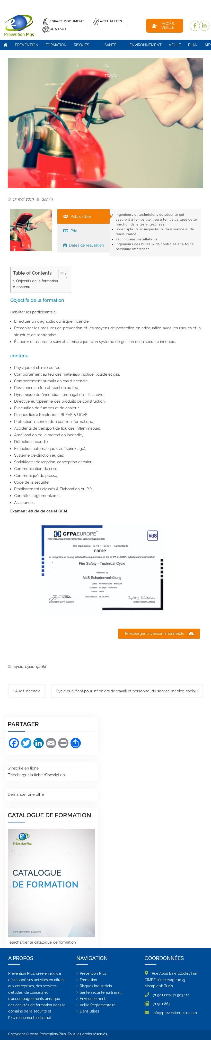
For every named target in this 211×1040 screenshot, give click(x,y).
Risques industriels (96, 986)
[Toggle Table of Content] (60, 273)
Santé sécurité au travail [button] (113, 46)
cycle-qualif (35, 666)
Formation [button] (56, 45)
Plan (193, 45)
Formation (88, 980)
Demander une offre (26, 794)
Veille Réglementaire (98, 1005)
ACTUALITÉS (111, 21)
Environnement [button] (145, 45)
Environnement (93, 999)
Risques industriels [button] (85, 46)
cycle (18, 666)
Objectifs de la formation (37, 281)
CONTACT (58, 29)
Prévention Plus (26, 46)
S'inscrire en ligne (23, 768)
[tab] (83, 216)
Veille (175, 45)
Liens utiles (89, 1011)
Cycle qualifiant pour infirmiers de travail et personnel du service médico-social (126, 691)
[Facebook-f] (195, 26)
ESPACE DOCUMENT (67, 21)
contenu (23, 287)
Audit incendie (28, 691)
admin (47, 199)
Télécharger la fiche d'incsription (36, 775)
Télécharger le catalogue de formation (42, 942)
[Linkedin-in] (204, 26)
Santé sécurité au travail (101, 992)
